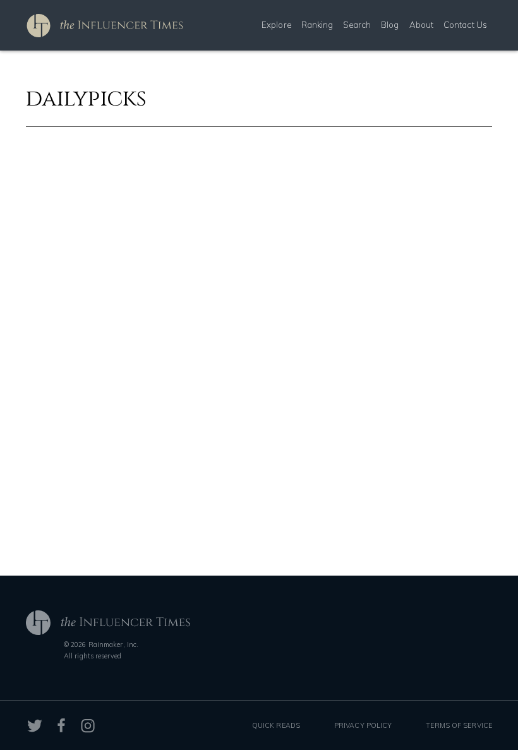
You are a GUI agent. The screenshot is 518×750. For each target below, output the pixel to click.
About (421, 25)
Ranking (317, 25)
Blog (390, 25)
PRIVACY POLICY (363, 725)
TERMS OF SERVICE (459, 725)
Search (357, 25)
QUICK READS (276, 725)
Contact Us (465, 25)
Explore (276, 25)
